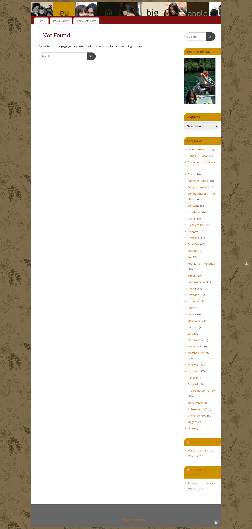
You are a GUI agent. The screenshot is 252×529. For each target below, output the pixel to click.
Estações (193, 244)
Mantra (126, 519)
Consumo (193, 205)
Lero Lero (194, 320)
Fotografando (196, 282)
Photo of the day (86, 20)
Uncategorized (197, 415)
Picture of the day (201, 483)
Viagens (193, 422)
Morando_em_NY (198, 353)
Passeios (193, 377)
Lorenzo (193, 327)
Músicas (193, 365)
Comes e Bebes (198, 180)
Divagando (194, 231)
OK (90, 56)
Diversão (193, 238)
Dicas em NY (196, 225)
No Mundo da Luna (203, 442)
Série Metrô (195, 402)
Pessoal (193, 384)
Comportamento (198, 187)
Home (41, 20)
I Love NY (194, 301)
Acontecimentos (198, 149)
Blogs (191, 174)
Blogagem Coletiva (201, 162)
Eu (189, 257)
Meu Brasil (194, 346)
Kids (190, 308)
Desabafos (194, 212)
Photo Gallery (61, 20)
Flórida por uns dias (201, 450)
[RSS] (215, 8)
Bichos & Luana (197, 156)
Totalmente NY (197, 409)
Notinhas (193, 371)
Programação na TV (201, 390)
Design (192, 218)
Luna (191, 333)
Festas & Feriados (201, 263)
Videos (192, 428)
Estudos (193, 250)
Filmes (192, 275)
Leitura (192, 314)
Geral (191, 288)
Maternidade (196, 340)
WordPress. (139, 519)
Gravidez (193, 295)
